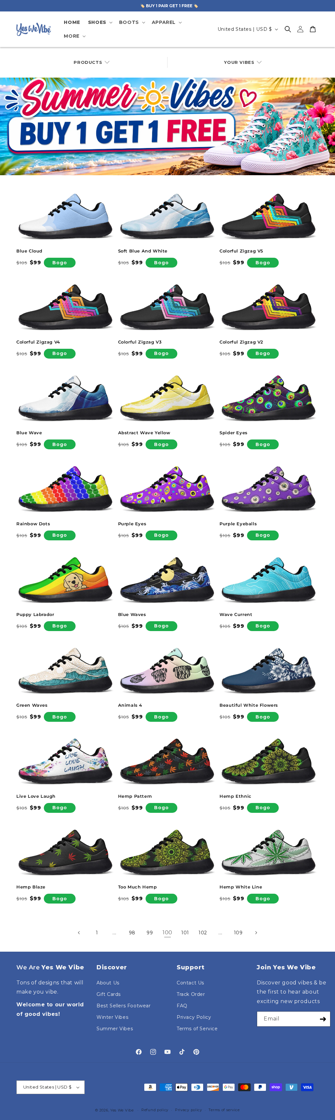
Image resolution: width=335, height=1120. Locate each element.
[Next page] (256, 932)
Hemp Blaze (30, 886)
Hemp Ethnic (236, 796)
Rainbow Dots (33, 523)
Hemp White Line (241, 886)
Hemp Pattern (135, 796)
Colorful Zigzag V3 (140, 342)
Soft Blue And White (143, 250)
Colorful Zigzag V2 (241, 342)
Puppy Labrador (35, 614)
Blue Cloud (29, 250)
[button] (99, 22)
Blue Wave (29, 432)
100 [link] (167, 932)
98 (132, 933)
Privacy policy (188, 1110)
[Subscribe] (323, 1019)
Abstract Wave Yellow (144, 432)
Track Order (191, 994)
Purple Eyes (132, 523)
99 (150, 933)
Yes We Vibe (122, 1110)
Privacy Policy (194, 1017)
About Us (108, 983)
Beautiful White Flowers (249, 705)
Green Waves (32, 705)
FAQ (182, 1006)
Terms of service (223, 1110)
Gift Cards (109, 994)
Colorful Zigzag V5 (241, 250)
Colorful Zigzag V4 (38, 342)
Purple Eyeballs (238, 523)
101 (185, 933)
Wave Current (236, 614)
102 (203, 933)
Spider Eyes (234, 432)
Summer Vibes (115, 1029)
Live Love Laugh (36, 796)
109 (238, 933)
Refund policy (154, 1110)
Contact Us (190, 983)
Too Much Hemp (137, 886)
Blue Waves (132, 614)
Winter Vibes (112, 1017)
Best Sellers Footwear (124, 1006)
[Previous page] (79, 932)
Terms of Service (197, 1029)
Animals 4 (130, 705)
